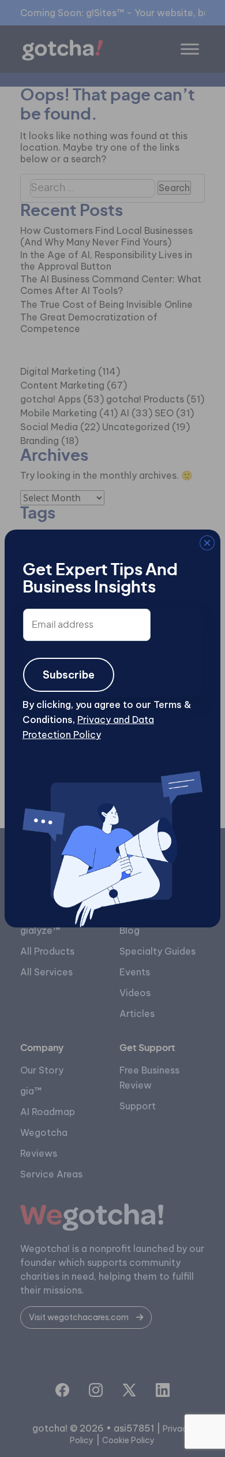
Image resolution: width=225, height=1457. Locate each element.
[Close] (20, 545)
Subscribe (69, 674)
